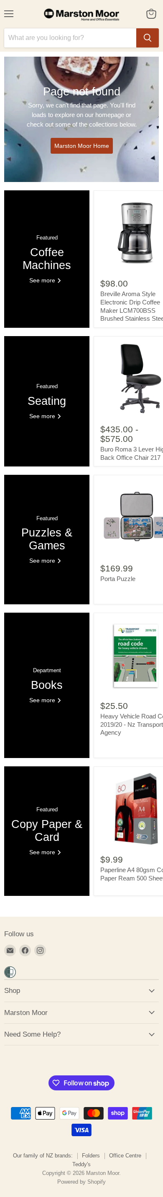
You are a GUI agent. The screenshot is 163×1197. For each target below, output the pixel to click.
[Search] (147, 37)
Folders (91, 1155)
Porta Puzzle (117, 578)
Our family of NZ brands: (43, 1155)
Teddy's (81, 1164)
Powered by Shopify (81, 1182)
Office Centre (125, 1155)
